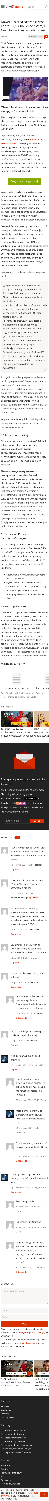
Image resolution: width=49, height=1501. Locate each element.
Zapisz (37, 820)
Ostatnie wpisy (9, 1356)
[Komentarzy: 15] (46, 36)
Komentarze (8, 837)
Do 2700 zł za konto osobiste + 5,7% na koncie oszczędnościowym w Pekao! (17, 732)
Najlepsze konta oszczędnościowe (17, 1445)
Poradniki (5, 1406)
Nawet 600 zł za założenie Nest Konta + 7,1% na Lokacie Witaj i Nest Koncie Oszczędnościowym (23, 26)
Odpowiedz (15, 869)
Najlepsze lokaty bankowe (13, 1441)
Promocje (5, 1413)
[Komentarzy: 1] (29, 723)
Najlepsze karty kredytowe (13, 1437)
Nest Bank (35, 693)
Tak (44, 1494)
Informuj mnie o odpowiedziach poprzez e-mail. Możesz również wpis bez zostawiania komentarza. (23, 1343)
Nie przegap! (8, 706)
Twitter (4, 1469)
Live (15, 6)
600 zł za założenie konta (18, 693)
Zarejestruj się (26, 1332)
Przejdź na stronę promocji (24, 181)
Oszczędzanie (7, 1417)
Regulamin (6, 1480)
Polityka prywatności (10, 1483)
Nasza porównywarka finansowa (16, 1452)
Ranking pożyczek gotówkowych (16, 1448)
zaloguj (41, 1332)
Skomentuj (7, 1283)
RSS (2, 1476)
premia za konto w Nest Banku (22, 696)
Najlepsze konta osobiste (13, 1430)
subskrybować (28, 1343)
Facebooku (17, 798)
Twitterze (6, 803)
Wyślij (24, 1323)
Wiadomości (6, 1410)
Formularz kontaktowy (11, 1472)
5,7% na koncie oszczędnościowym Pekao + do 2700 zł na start (16, 1382)
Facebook (5, 1465)
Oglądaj (21, 803)
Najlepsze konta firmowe (12, 1434)
